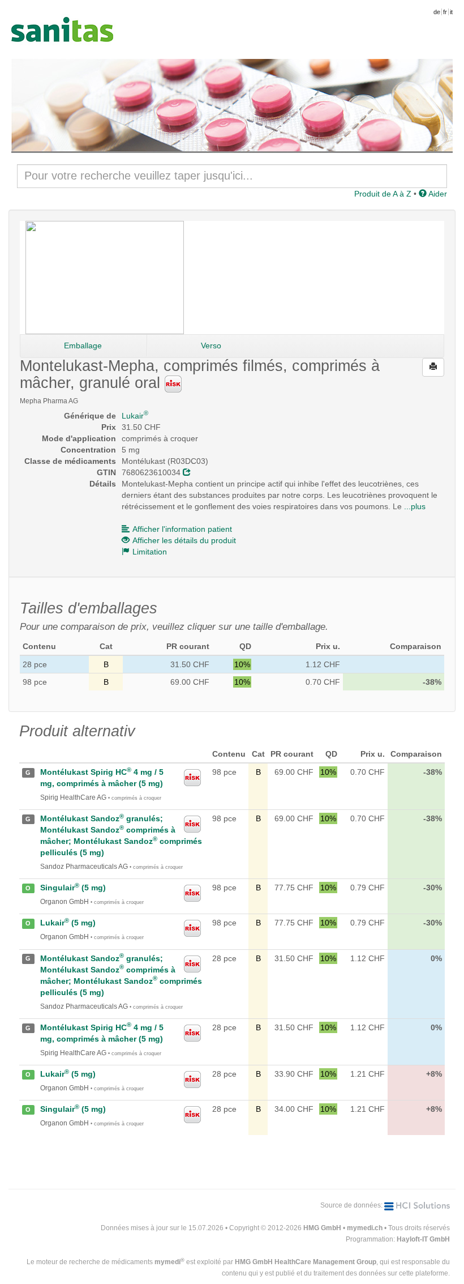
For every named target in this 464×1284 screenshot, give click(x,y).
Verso (211, 345)
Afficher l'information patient (182, 529)
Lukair (135, 415)
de (436, 11)
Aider (437, 193)
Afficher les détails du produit (184, 540)
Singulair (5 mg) (73, 887)
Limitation (149, 551)
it (451, 11)
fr (445, 11)
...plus (415, 506)
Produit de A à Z (382, 193)
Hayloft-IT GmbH (423, 1239)
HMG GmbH (322, 1228)
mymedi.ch (365, 1228)
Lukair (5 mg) (68, 922)
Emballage (83, 345)
